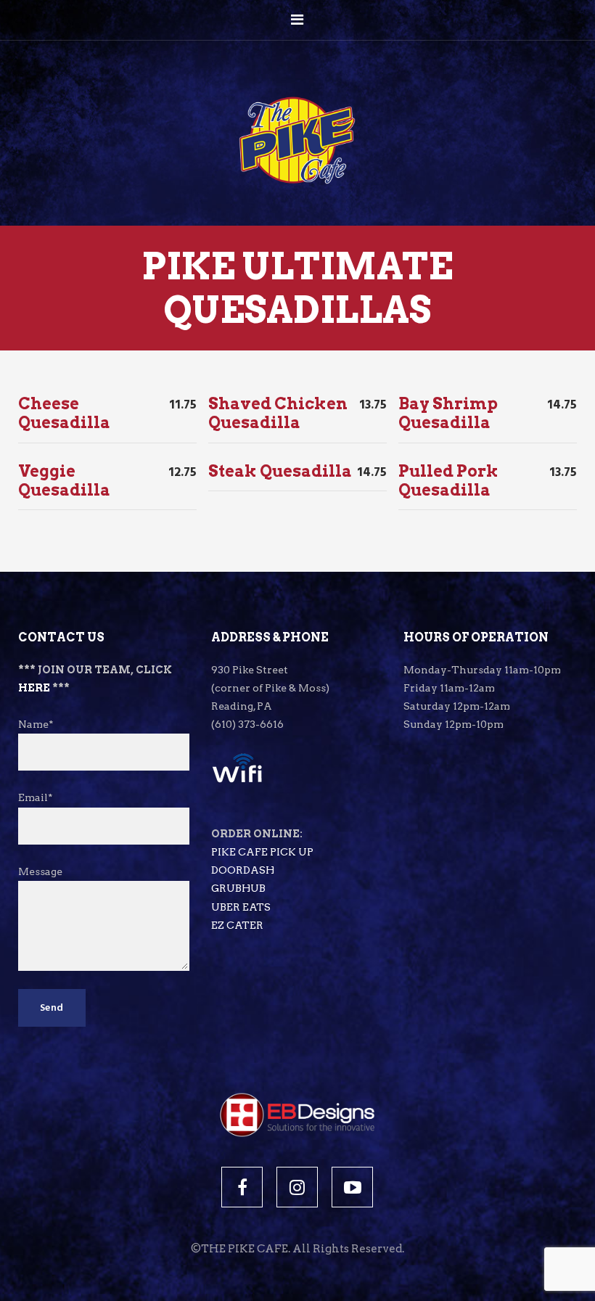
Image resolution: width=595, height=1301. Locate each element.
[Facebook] (242, 1187)
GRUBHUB (238, 888)
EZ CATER (237, 925)
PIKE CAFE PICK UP (262, 852)
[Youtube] (352, 1187)
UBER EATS (241, 907)
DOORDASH (242, 870)
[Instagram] (297, 1187)
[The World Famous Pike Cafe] (297, 110)
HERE (34, 688)
